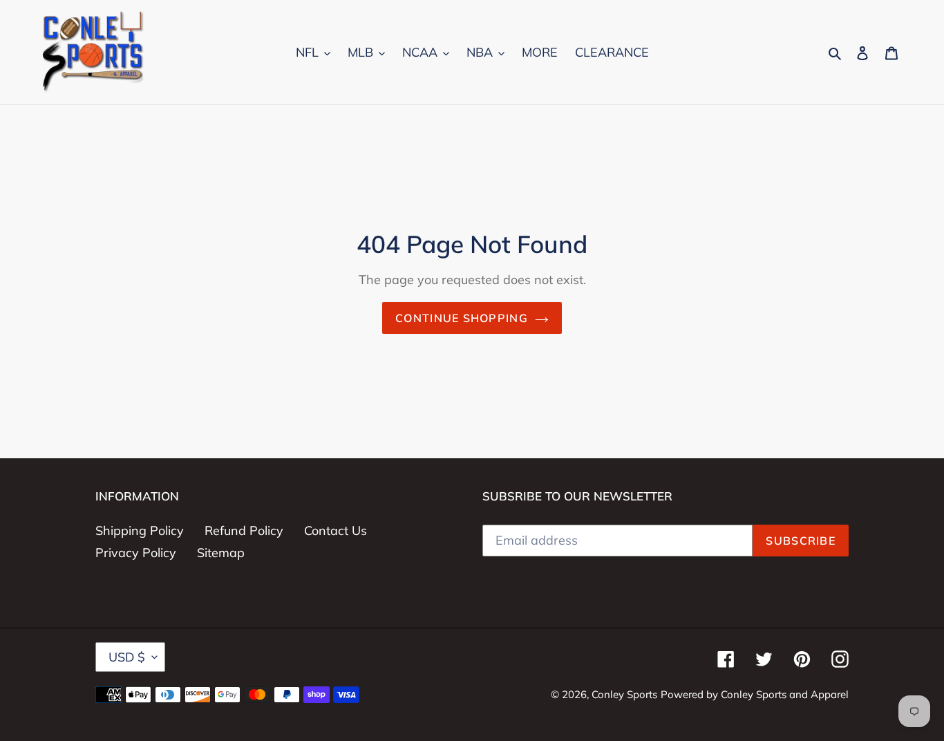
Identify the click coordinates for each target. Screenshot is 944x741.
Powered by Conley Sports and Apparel (755, 694)
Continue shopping (461, 318)
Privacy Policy (135, 553)
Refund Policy (244, 530)
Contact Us (335, 530)
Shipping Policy (139, 530)
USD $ (126, 657)
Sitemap (221, 553)
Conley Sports (624, 694)
